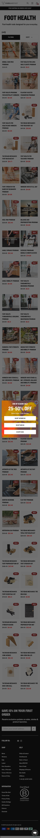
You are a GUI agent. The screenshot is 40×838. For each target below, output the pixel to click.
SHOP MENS (20, 425)
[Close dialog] (36, 402)
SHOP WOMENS (20, 418)
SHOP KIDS (20, 432)
